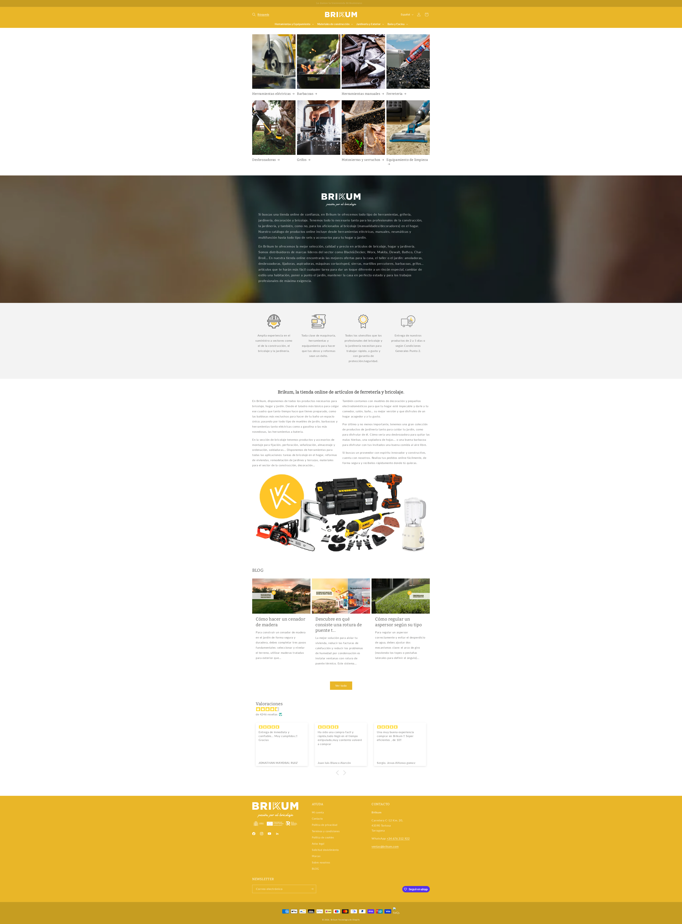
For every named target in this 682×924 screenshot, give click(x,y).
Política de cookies (323, 837)
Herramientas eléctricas (271, 94)
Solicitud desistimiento (325, 849)
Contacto (317, 818)
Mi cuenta (318, 812)
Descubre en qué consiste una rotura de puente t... (338, 625)
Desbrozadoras (264, 160)
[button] (260, 14)
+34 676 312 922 (398, 838)
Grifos (302, 160)
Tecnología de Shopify (349, 919)
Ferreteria (394, 94)
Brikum (334, 919)
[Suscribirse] (312, 889)
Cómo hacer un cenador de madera (280, 622)
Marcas (316, 856)
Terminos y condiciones (326, 831)
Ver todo (341, 685)
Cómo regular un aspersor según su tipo (398, 622)
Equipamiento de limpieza (407, 160)
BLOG (315, 868)
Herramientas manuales (361, 94)
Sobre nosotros (321, 862)
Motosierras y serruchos (361, 160)
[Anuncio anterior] (253, 3)
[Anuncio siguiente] (428, 3)
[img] (343, 709)
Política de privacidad (324, 824)
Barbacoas (305, 94)
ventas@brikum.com (385, 846)
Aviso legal (318, 843)
